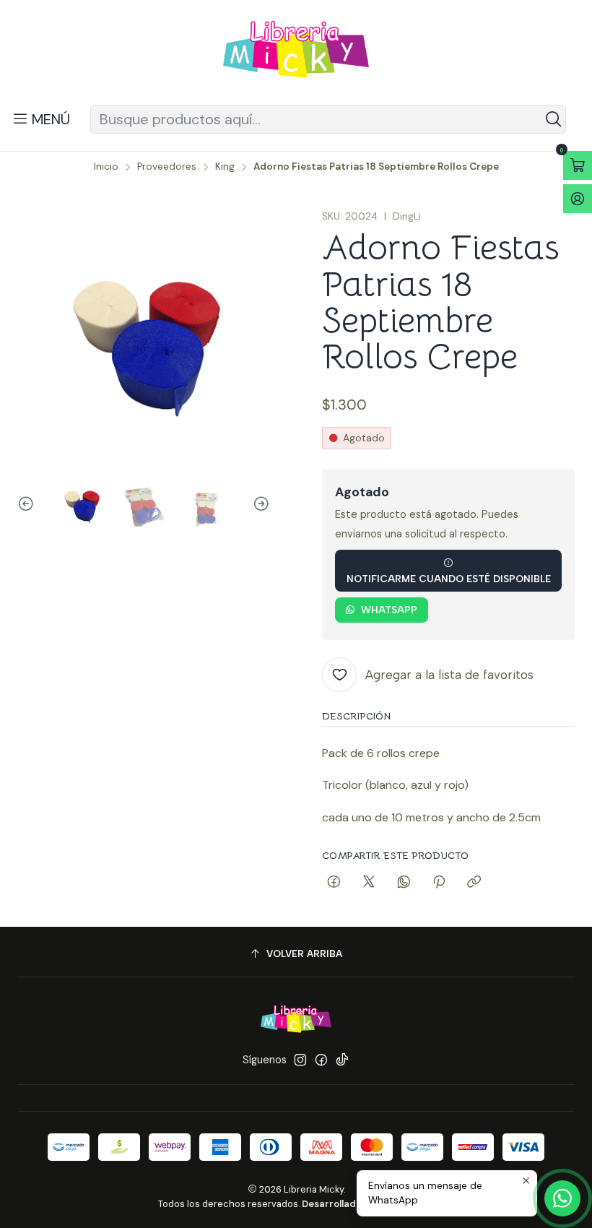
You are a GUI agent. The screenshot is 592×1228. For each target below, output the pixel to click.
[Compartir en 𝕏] (369, 883)
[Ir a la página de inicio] (296, 54)
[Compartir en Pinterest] (439, 883)
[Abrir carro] (577, 165)
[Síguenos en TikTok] (342, 1059)
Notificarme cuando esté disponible (449, 578)
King (225, 167)
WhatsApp (389, 609)
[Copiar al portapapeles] (474, 883)
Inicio (106, 167)
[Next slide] (259, 504)
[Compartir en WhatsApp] (404, 883)
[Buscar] (553, 119)
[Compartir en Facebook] (334, 883)
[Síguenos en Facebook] (321, 1059)
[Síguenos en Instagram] (300, 1059)
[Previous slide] (28, 504)
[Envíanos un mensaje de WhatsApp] (562, 1198)
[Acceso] (577, 198)
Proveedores (166, 167)
